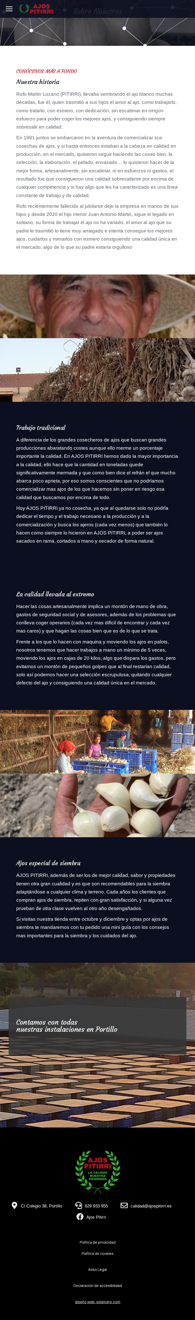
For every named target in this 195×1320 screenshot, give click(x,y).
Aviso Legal (97, 1269)
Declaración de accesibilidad (97, 1285)
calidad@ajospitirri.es (151, 1206)
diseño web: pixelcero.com (97, 1301)
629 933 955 (96, 1206)
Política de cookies (97, 1253)
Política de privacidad (98, 1242)
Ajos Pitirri (96, 1217)
